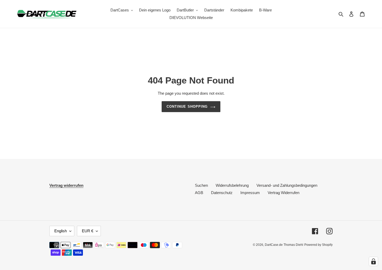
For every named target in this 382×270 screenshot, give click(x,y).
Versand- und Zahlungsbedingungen (286, 185)
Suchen (201, 185)
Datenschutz (222, 192)
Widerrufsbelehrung (232, 185)
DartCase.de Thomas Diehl (284, 245)
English (60, 231)
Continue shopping (187, 106)
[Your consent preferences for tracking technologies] (373, 261)
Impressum (250, 192)
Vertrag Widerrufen (283, 192)
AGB (199, 192)
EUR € (87, 231)
